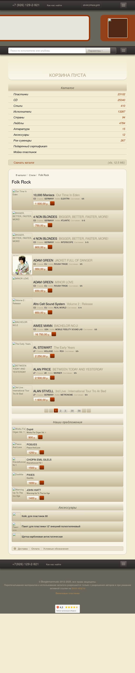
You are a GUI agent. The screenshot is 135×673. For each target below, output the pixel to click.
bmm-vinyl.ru (78, 588)
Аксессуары (69, 135)
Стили (69, 106)
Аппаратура (69, 129)
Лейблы (69, 123)
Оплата (35, 548)
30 (72, 410)
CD (69, 100)
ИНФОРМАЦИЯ (91, 5)
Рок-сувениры (69, 140)
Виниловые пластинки (68, 593)
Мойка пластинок (25, 152)
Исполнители (69, 111)
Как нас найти (54, 5)
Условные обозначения (55, 548)
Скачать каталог (69, 162)
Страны (69, 117)
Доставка (23, 548)
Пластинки (69, 94)
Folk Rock (44, 175)
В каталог (21, 175)
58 (79, 410)
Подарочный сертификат (30, 146)
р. (41, 204)
